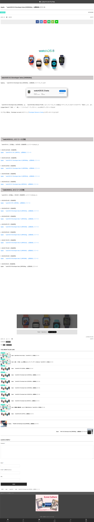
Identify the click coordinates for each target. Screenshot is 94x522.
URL (1, 476)
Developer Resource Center (36, 112)
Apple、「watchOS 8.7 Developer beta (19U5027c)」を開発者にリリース (25, 400)
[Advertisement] (47, 35)
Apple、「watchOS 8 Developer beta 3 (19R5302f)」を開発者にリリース (19, 250)
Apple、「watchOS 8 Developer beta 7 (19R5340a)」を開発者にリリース (20, 219)
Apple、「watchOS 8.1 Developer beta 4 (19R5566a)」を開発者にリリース (20, 160)
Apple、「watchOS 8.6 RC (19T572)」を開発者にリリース (22, 413)
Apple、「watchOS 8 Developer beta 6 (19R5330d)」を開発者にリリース (20, 226)
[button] (55, 520)
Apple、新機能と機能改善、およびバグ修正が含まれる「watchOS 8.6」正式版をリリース (28, 407)
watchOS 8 (3, 12)
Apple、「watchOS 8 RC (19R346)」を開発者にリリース (15, 203)
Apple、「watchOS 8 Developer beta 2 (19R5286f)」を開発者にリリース (19, 258)
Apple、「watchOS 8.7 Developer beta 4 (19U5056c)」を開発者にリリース (25, 381)
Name (2, 462)
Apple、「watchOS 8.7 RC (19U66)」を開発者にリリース (22, 368)
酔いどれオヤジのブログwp (47, 1)
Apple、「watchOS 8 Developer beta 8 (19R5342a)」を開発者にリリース (20, 211)
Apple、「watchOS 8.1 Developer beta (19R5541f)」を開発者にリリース (19, 184)
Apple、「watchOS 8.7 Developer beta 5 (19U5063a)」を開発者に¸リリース (25, 374)
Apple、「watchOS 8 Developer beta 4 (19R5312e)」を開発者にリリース (20, 242)
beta (4, 344)
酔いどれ (3, 17)
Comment (3, 443)
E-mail (2, 469)
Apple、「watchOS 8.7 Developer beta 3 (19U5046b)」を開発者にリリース (25, 387)
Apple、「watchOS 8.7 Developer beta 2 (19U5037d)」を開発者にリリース (25, 394)
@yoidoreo (44, 331)
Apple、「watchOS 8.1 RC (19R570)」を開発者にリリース (16, 152)
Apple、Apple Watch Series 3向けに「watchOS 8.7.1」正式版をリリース (25, 355)
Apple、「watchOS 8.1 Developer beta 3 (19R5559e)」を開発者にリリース (20, 168)
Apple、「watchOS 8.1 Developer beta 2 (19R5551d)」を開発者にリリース (20, 176)
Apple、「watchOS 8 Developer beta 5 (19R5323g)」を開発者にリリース (20, 234)
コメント (8, 338)
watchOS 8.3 (9, 344)
